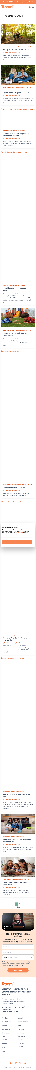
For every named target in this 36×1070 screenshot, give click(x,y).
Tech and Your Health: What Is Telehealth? (15, 639)
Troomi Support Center (10, 1012)
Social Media (20, 791)
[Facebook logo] (15, 1062)
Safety (4, 90)
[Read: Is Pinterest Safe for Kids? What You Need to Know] (18, 824)
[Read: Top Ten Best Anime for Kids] (18, 416)
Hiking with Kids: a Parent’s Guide (16, 50)
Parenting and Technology (24, 87)
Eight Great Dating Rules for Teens (16, 93)
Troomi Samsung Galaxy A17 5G (22, 2)
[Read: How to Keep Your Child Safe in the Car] (18, 723)
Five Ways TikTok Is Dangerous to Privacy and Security (16, 134)
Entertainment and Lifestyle (10, 47)
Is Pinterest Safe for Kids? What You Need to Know (17, 841)
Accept (17, 542)
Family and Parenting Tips (25, 47)
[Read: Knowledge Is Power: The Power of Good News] (18, 867)
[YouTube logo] (20, 1062)
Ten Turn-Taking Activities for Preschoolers (15, 334)
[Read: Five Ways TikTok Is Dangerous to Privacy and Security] (18, 118)
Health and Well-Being (9, 635)
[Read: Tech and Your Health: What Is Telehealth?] (18, 566)
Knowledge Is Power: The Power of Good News (16, 883)
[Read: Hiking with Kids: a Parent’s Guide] (18, 34)
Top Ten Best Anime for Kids (14, 488)
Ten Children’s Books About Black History (16, 289)
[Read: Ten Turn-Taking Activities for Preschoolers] (18, 317)
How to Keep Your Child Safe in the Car (16, 796)
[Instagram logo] (11, 1062)
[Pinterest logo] (25, 1062)
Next (19, 907)
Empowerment (7, 130)
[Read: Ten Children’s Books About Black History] (18, 216)
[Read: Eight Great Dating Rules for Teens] (18, 75)
